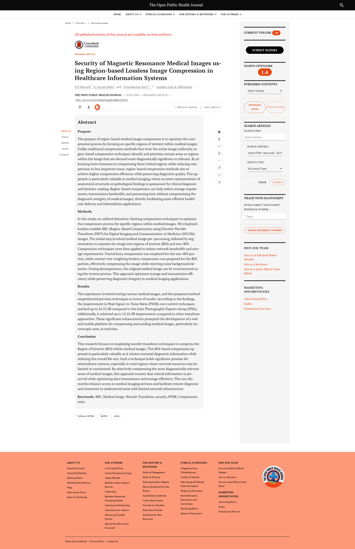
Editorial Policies (151, 477)
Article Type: (255, 162)
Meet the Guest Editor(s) (79, 482)
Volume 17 (81, 23)
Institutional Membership (117, 505)
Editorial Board (74, 478)
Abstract (65, 131)
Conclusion (64, 155)
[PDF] (97, 107)
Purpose (65, 137)
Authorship (110, 491)
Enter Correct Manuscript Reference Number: (262, 207)
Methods (65, 143)
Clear (262, 182)
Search (277, 182)
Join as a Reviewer (255, 264)
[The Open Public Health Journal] (273, 476)
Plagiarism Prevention (192, 490)
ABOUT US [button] (132, 14)
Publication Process (153, 510)
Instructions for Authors (117, 510)
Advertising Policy (255, 299)
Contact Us (112, 541)
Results (65, 149)
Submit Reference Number (265, 230)
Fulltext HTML (86, 416)
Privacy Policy (97, 541)
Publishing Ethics (189, 508)
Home (117, 14)
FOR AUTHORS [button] (230, 14)
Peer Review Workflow (154, 505)
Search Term (252, 130)
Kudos (248, 303)
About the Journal (76, 468)
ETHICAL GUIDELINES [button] (159, 14)
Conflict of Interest (190, 477)
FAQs (69, 487)
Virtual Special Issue (153, 500)
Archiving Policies (114, 468)
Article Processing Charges (118, 473)
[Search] (342, 5)
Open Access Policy (76, 492)
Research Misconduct (191, 513)
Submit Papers (264, 50)
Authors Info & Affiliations (174, 87)
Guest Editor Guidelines (154, 495)
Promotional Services (257, 308)
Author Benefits (112, 478)
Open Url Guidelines (77, 497)
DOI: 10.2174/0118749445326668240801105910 (102, 100)
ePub (116, 416)
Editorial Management (154, 472)
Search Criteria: (258, 146)
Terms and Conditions (76, 541)
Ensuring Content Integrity (156, 482)
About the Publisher (77, 473)
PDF (105, 416)
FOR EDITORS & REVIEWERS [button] (196, 14)
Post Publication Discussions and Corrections (189, 499)
